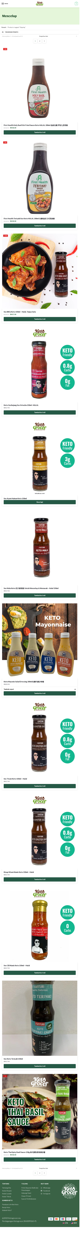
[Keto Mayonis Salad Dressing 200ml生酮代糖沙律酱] (39, 641)
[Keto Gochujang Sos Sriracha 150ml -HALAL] (39, 364)
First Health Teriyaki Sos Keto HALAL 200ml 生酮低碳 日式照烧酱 (29, 219)
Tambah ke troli (39, 693)
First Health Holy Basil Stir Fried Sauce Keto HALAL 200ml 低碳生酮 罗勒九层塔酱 (36, 125)
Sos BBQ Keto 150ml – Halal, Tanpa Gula (20, 312)
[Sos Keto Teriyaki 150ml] (39, 1018)
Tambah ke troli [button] (39, 132)
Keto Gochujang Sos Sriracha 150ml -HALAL (21, 405)
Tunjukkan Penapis (11, 32)
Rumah (3, 27)
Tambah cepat (9, 689)
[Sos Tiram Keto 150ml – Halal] (39, 738)
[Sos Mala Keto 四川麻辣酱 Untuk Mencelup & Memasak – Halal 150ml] (39, 547)
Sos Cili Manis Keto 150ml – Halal (17, 965)
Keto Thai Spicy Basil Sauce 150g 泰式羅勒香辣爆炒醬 (24, 1152)
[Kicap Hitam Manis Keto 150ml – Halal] (39, 831)
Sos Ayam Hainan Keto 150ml (15, 498)
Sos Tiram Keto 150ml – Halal (15, 779)
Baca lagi (40, 502)
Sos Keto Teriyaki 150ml (13, 1059)
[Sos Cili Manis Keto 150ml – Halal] (39, 924)
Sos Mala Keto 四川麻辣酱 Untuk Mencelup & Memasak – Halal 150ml (31, 588)
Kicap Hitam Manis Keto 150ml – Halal (19, 872)
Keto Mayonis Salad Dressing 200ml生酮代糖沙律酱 (24, 682)
